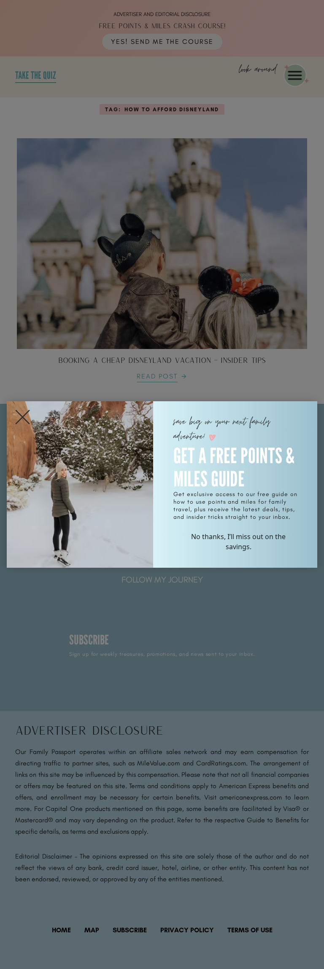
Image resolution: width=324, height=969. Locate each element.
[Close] (22, 417)
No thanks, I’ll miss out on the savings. (238, 541)
